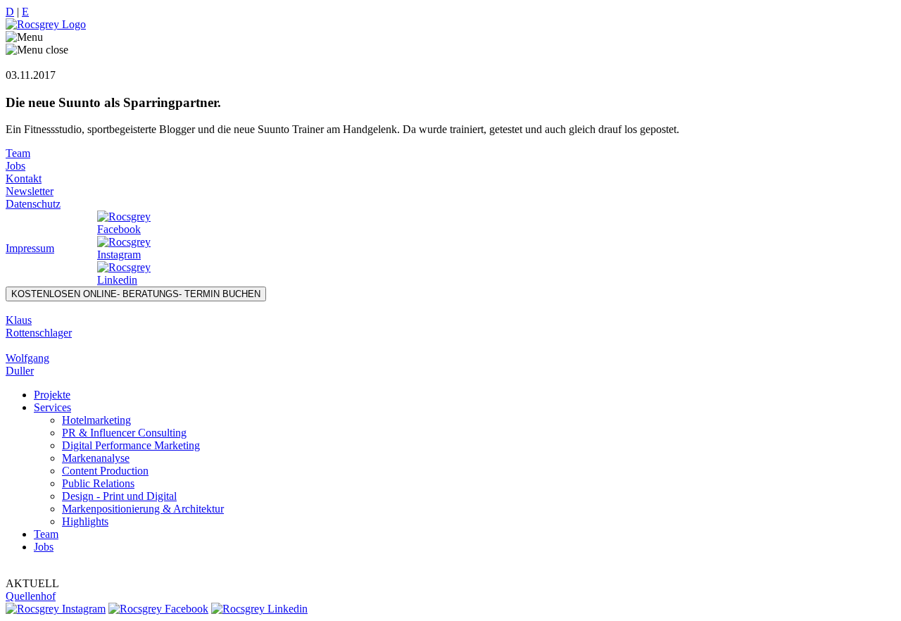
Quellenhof (31, 596)
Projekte (52, 395)
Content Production (105, 471)
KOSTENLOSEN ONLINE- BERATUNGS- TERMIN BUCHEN (135, 294)
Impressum (30, 248)
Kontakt (24, 178)
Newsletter (29, 191)
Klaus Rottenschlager (39, 326)
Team (18, 153)
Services (52, 407)
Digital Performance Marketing (131, 445)
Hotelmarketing (96, 420)
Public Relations (98, 483)
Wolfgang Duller (27, 364)
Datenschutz (33, 204)
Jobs (15, 166)
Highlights (85, 521)
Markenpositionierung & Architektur (143, 509)
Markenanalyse (96, 458)
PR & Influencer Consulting (124, 433)
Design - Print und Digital (119, 496)
